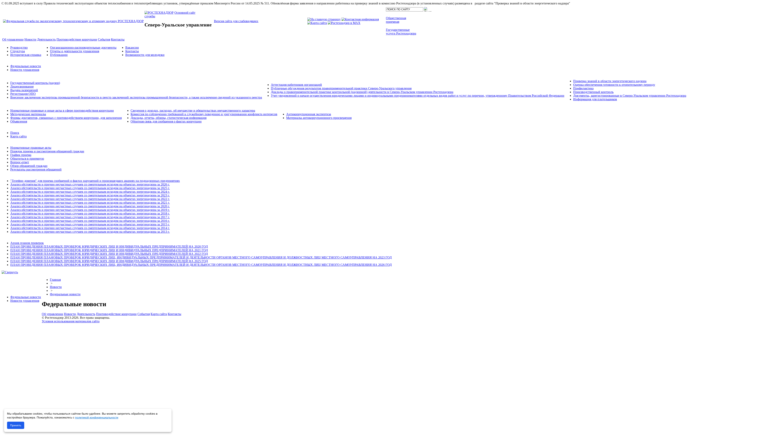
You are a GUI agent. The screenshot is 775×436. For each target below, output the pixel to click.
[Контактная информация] (360, 19)
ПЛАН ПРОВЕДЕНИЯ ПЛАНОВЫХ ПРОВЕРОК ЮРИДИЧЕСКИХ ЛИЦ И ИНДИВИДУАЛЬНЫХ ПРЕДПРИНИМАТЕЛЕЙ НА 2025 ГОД (109, 261)
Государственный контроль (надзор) (35, 83)
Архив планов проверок (27, 243)
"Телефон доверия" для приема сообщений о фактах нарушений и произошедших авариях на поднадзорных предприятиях (95, 180)
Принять (15, 425)
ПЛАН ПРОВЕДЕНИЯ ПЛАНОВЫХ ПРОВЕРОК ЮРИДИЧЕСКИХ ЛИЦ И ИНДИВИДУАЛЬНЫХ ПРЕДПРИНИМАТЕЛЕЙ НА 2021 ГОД (109, 250)
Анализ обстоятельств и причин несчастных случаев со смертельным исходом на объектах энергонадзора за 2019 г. (90, 210)
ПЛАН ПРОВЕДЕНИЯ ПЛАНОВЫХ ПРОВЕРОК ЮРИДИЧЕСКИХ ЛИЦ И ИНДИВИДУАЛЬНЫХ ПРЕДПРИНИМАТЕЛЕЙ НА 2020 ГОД (109, 246)
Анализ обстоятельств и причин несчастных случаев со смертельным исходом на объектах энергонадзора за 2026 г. (90, 184)
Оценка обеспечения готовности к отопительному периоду (614, 84)
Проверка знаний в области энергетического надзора (609, 81)
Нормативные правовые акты (30, 147)
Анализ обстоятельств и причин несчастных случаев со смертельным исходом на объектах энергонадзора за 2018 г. (90, 213)
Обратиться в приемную (27, 158)
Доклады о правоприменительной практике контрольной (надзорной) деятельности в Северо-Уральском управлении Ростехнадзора (362, 92)
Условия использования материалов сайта (70, 321)
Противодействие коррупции (116, 314)
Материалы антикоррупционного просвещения (319, 117)
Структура (17, 51)
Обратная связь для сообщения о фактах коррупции (166, 121)
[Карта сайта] (317, 23)
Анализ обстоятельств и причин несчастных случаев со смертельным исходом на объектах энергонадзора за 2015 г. (90, 224)
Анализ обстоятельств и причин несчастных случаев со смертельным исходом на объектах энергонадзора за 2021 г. (90, 202)
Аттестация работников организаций (296, 84)
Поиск (14, 132)
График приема (20, 155)
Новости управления (24, 69)
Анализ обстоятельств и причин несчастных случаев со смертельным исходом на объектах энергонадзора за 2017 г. (90, 217)
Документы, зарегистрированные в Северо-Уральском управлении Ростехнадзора (629, 95)
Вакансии (132, 47)
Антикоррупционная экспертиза (308, 114)
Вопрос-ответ (19, 162)
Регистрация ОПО (23, 93)
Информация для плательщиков (595, 99)
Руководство (19, 47)
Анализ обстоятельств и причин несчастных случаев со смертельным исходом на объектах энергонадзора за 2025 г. (90, 188)
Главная (55, 279)
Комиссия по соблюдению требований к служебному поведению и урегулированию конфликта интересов (204, 114)
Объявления (18, 121)
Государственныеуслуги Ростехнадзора (401, 31)
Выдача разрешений (24, 90)
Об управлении (52, 314)
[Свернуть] (10, 272)
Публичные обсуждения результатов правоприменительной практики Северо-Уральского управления (341, 88)
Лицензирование (22, 86)
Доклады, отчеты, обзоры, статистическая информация (168, 117)
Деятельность (86, 314)
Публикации (59, 55)
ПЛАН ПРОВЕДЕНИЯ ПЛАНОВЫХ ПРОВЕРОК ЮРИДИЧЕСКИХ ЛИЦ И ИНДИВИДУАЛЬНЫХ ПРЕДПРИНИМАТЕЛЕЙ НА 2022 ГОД (109, 254)
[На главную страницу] (324, 19)
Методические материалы (28, 114)
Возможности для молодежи (144, 55)
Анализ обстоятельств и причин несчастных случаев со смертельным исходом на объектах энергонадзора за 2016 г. (90, 220)
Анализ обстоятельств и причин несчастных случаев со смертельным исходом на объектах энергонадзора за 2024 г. (90, 191)
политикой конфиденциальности (96, 417)
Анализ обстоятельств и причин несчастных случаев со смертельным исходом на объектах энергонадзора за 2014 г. (90, 228)
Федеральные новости (25, 66)
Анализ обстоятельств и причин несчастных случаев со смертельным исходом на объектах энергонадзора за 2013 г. (90, 231)
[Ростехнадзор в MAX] (344, 23)
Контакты (132, 51)
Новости (56, 287)
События (143, 314)
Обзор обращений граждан (28, 166)
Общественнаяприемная (396, 19)
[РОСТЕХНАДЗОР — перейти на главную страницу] (73, 21)
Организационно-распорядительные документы (83, 47)
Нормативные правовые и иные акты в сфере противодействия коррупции (62, 110)
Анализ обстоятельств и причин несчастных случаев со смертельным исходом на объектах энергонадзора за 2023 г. (90, 195)
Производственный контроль (593, 92)
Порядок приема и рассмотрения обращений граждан (47, 151)
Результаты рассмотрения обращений (36, 169)
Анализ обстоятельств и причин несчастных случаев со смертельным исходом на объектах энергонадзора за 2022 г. (90, 199)
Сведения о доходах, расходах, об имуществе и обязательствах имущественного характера (193, 110)
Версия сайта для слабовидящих (236, 21)
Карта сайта (18, 136)
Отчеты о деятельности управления (74, 51)
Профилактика (583, 88)
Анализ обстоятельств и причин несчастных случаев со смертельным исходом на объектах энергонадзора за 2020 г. (90, 206)
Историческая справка (25, 55)
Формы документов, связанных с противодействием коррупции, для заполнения (66, 117)
